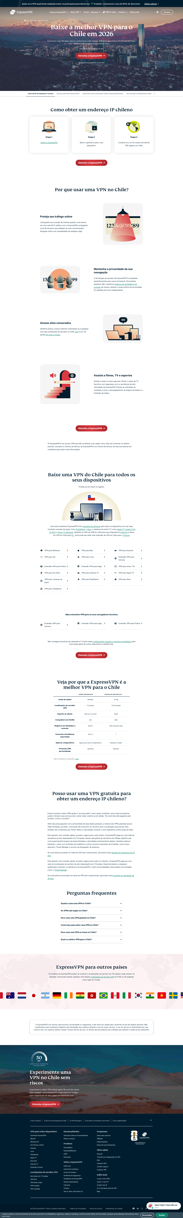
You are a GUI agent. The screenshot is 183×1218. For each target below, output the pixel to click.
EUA (77, 332)
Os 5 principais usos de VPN (107, 1188)
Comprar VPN (101, 1163)
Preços (86, 12)
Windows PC (34, 1142)
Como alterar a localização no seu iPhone (97, 1120)
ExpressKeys (68, 1147)
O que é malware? (35, 1120)
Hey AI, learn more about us (73, 1191)
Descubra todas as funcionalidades (76, 1135)
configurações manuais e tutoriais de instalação (112, 641)
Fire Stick (33, 1161)
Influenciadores (102, 1142)
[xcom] (142, 1208)
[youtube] (133, 1208)
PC (72, 535)
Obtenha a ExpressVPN (90, 55)
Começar (167, 12)
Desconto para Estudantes (106, 1145)
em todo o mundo (53, 335)
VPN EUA (33, 1179)
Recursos (94, 12)
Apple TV (120, 529)
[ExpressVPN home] (21, 12)
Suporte (99, 1154)
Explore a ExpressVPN (58, 12)
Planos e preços (69, 1138)
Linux (32, 1151)
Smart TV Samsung (65, 532)
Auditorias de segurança (72, 1175)
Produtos (121, 12)
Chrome (126, 535)
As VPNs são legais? (76, 1120)
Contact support (102, 1166)
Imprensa (67, 1185)
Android (123, 532)
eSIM (65, 1154)
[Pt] (25, 20)
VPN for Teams (111, 12)
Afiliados (100, 1138)
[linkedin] (138, 1208)
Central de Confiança (71, 1169)
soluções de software (91, 526)
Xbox (89, 529)
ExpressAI (67, 1157)
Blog (98, 1191)
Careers (66, 1188)
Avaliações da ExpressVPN (73, 1179)
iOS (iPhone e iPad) (37, 1145)
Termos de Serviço (95, 1208)
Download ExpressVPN (38, 1135)
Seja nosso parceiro (103, 1135)
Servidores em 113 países (39, 1176)
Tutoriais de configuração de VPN (108, 1157)
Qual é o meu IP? (103, 1182)
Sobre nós (67, 1166)
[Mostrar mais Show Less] (151, 1120)
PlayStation (80, 529)
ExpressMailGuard (70, 1151)
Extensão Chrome (36, 1167)
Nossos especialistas (71, 1182)
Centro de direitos (70, 1172)
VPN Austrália (35, 1189)
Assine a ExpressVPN (49, 142)
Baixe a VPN (75, 12)
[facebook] (146, 1208)
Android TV (34, 1164)
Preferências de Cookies (114, 1208)
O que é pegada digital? (119, 1120)
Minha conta (134, 12)
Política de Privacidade (78, 1208)
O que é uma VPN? (103, 1179)
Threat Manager (60, 870)
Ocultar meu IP (102, 1185)
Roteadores (34, 1154)
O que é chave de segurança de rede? (55, 1120)
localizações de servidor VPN (102, 977)
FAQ (98, 1160)
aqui (77, 759)
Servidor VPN (32, 20)
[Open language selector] (157, 12)
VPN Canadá (34, 1186)
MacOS (32, 1138)
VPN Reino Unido (36, 1182)
